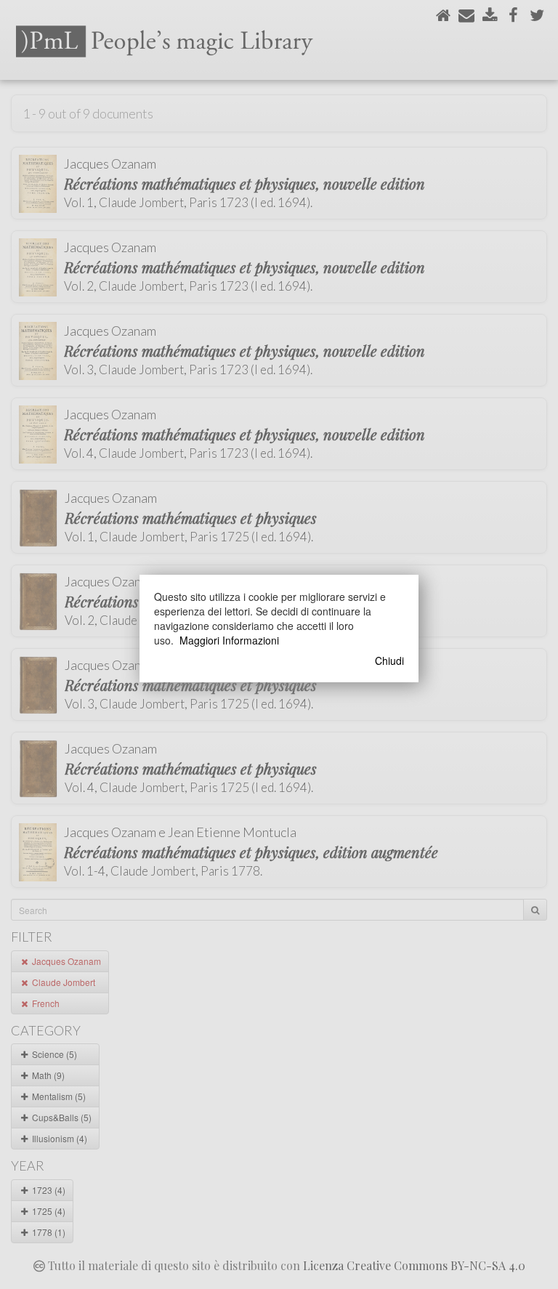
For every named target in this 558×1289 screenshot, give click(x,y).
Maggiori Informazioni (229, 640)
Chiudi (389, 660)
